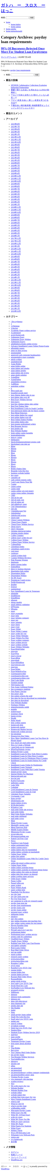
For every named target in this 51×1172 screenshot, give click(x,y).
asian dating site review (20, 373)
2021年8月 (15, 147)
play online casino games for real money (26, 923)
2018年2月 (15, 233)
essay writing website (19, 645)
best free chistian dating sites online (24, 404)
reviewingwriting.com (19, 961)
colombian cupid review (20, 549)
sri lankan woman (18, 1026)
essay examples (17, 613)
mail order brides (17, 812)
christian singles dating (20, 533)
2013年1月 (15, 309)
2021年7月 (15, 150)
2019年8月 (15, 186)
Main (13, 821)
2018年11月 (16, 210)
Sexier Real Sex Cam (19, 986)
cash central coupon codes (21, 480)
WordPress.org (16, 1160)
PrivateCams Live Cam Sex (22, 930)
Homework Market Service (21, 729)
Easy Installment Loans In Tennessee (25, 591)
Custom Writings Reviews (21, 558)
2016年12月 (16, 244)
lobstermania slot (17, 801)
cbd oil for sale (16, 498)
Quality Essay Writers (19, 941)
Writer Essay (16, 1128)
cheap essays (16, 527)
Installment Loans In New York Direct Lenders (29, 754)
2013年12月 (16, 280)
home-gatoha (11, 29)
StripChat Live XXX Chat (21, 1028)
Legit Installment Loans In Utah (23, 792)
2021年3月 (15, 160)
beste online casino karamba (22, 433)
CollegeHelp (16, 544)
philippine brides (17, 914)
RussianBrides (16, 979)
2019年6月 (15, 192)
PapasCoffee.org (17, 883)
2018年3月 (15, 231)
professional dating (18, 932)
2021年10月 (16, 142)
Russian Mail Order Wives (21, 977)
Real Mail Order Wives (20, 950)
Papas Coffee (16, 881)
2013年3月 (15, 303)
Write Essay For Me (18, 1113)
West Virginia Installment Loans (23, 1099)
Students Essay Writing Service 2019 (25, 1032)
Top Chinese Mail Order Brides (23, 1052)
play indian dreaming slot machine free (26, 921)
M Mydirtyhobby (17, 805)
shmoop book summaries (20, 997)
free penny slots (17, 694)
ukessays (14, 1061)
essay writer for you (18, 633)
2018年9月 (15, 215)
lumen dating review (19, 803)
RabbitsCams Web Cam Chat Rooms (25, 943)
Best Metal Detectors (19, 413)
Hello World (16, 720)
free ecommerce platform (20, 689)
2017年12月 (16, 238)
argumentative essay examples (22, 357)
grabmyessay (16, 711)
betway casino (16, 437)
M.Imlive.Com (16, 807)
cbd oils (14, 509)
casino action (16, 486)
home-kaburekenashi (14, 31)
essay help (15, 616)
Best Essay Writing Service (21, 400)
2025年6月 (15, 129)
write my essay (17, 1117)
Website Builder (17, 1088)
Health (13, 718)
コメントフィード (19, 1157)
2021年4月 (15, 158)
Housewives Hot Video (20, 736)
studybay (14, 1035)
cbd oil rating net (17, 502)
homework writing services (21, 732)
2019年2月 (15, 202)
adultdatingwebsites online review (24, 344)
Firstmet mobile (17, 683)
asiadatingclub (16, 362)
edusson (14, 600)
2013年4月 (15, 301)
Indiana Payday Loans (19, 752)
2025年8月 (15, 124)
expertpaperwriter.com (19, 676)
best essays (15, 402)
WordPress (5, 1169)
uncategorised (16, 1068)
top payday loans (17, 1055)
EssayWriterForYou (18, 671)
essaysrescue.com (18, 665)
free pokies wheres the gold (21, 696)
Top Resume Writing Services (22, 1057)
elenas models (16, 602)
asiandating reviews (18, 382)
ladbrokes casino (17, 783)
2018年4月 (15, 228)
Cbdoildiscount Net (18, 511)
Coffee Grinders (17, 535)
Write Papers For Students (21, 1126)
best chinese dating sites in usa (23, 395)
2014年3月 (15, 272)
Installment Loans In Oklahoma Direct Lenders (29, 758)
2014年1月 (15, 277)
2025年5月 (15, 132)
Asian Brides (16, 364)
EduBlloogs (15, 596)
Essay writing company (20, 640)
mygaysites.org (17, 834)
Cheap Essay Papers (19, 522)
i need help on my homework (22, 747)
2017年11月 (16, 241)
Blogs (13, 460)
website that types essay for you (23, 1097)
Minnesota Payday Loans (21, 832)
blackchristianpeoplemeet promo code (25, 442)
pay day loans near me (19, 896)
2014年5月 (15, 267)
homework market (18, 727)
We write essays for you (20, 1086)
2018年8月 (15, 218)
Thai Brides (15, 1048)
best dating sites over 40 (20, 397)
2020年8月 (15, 163)
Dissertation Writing (18, 576)
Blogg (13, 455)
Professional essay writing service (24, 934)
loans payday (16, 798)
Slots (13, 1012)
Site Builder (15, 1008)
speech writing (16, 1023)
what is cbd (15, 1101)
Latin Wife (15, 785)
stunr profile (15, 1037)
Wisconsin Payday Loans (21, 1110)
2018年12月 (16, 207)
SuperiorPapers (17, 1039)
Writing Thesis (16, 1130)
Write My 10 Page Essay (20, 1115)
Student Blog (16, 1030)
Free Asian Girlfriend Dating (22, 687)
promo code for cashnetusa (21, 937)
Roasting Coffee (17, 963)
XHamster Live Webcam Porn (23, 1135)
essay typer (15, 627)
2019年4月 (15, 197)
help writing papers (18, 723)
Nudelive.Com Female (20, 843)
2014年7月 (15, 262)
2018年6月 (15, 223)
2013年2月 (15, 306)
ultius (13, 1066)
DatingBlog (15, 567)
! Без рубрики (16, 322)
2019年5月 (15, 194)
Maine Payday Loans (19, 823)
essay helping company (20, 618)
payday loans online (18, 910)
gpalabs (14, 709)
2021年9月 (15, 145)
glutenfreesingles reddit (20, 707)
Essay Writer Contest (19, 631)
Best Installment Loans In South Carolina (27, 408)
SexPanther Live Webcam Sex (23, 988)
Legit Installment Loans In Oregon (24, 789)
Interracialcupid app (18, 776)
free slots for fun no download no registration (28, 698)
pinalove (14, 916)
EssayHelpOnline (18, 649)
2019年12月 (16, 176)
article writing (16, 359)
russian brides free (18, 972)
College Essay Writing (19, 540)
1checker (14, 328)
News (13, 841)
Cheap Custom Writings (20, 520)
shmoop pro (15, 999)
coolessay (14, 553)
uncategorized (16, 1070)
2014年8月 (15, 259)
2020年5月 (15, 171)
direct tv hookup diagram (20, 569)
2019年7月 (15, 189)
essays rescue (16, 656)
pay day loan (16, 894)
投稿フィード (17, 1155)
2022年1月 (15, 134)
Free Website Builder (19, 703)
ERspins (14, 609)
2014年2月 (15, 275)
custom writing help (18, 555)
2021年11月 (16, 140)
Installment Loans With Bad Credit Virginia (28, 769)
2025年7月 (15, 127)
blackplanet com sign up (20, 444)
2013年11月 (16, 283)
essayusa (14, 667)
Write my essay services (20, 1121)
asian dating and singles (20, 368)
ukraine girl (15, 1064)
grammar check (17, 714)
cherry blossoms (17, 529)
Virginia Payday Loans (20, 1077)
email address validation (20, 605)
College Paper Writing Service (23, 542)
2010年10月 (16, 311)
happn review (16, 716)
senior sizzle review (18, 981)
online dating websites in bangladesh (25, 852)
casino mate (15, 489)
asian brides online (18, 366)
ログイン (15, 1152)
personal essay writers (19, 912)
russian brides (16, 970)
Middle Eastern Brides (19, 830)
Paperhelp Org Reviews (20, 892)
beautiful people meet (19, 393)
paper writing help (18, 890)
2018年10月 (16, 212)
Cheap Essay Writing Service (22, 524)
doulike (14, 584)
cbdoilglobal (16, 513)
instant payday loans (19, 772)
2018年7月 (15, 220)
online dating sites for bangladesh (24, 850)
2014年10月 (16, 254)
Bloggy (14, 457)
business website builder (20, 473)
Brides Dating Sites (18, 469)
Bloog (13, 466)
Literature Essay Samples (21, 794)
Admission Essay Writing (21, 339)
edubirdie (14, 593)
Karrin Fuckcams (17, 781)
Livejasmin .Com (17, 796)
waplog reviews (17, 1081)
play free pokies (17, 919)
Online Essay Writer (19, 854)
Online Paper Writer (18, 865)
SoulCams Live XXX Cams (22, 1019)
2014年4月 (15, 270)
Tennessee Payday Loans (21, 1041)
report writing (16, 954)
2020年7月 (15, 166)
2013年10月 (16, 285)
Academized (16, 333)
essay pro (14, 620)
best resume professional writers (23, 424)
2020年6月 (15, 168)
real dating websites (18, 945)
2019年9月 (15, 184)
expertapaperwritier (18, 674)
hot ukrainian (16, 734)
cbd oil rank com (17, 500)
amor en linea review (19, 350)
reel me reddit (16, 952)
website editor (16, 1093)
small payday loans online (21, 1015)
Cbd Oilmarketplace (19, 506)
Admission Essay (17, 337)
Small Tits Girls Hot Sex (20, 1017)
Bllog (13, 446)
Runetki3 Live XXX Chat (21, 968)
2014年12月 (16, 249)
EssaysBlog (15, 658)
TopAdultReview (18, 1059)
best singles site (17, 428)
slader (13, 1010)
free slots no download (20, 700)
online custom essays (19, 847)
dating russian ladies (19, 564)
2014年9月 (15, 257)
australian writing (17, 386)
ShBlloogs (15, 992)
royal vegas (15, 966)
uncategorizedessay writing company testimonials (30, 1072)
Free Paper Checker (18, 691)
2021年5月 (15, 155)
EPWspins (15, 607)
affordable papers (17, 348)
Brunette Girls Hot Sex (20, 471)
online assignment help (20, 845)
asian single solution (19, 375)
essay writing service (19, 642)
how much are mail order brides (23, 743)
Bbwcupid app (16, 391)
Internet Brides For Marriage (22, 774)
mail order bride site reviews (22, 810)
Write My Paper (17, 1124)
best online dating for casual (22, 415)
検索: (3, 17)
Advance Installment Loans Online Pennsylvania (30, 346)
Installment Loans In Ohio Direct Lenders (27, 756)
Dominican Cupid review (21, 580)
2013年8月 (15, 290)
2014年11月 (16, 251)
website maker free (18, 1095)
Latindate (14, 787)
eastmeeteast (16, 589)
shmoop (14, 994)
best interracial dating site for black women (27, 411)
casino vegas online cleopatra (22, 493)
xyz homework (17, 1139)
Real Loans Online (18, 948)
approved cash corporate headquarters (25, 355)
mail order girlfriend (18, 816)
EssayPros (15, 654)
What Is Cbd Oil (17, 1104)
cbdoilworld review (18, 515)
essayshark (15, 660)
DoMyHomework (18, 582)
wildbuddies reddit (18, 1108)
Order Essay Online (18, 879)
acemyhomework (17, 335)
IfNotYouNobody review (21, 749)
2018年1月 (15, 236)
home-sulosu (16, 27)
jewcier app (15, 778)
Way (12, 1084)
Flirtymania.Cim (17, 685)
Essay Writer (16, 629)
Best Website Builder (19, 431)
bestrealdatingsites (18, 435)
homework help (17, 725)
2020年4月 (15, 173)
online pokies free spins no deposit (24, 872)
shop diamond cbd (18, 1003)
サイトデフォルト (9, 57)
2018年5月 (15, 225)
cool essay (15, 551)
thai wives (15, 1050)
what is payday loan (18, 1106)
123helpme (15, 326)
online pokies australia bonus (22, 867)
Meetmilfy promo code (20, 825)
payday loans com (18, 908)
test (12, 1046)
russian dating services (19, 974)
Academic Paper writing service (23, 330)
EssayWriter (15, 669)
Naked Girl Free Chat (19, 838)
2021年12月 (16, 137)
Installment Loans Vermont (21, 767)
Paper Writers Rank (18, 888)
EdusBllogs (15, 598)
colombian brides (17, 547)
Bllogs (13, 451)
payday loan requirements (20, 70)
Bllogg (13, 449)
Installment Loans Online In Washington (26, 765)
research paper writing (19, 957)
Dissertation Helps (18, 573)
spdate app (15, 1021)
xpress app (15, 1137)
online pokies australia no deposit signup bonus (29, 870)
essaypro (14, 651)
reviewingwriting (17, 959)
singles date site (17, 1006)
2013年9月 (15, 288)
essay (13, 611)
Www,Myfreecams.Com (20, 1133)
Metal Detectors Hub (19, 827)
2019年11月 (16, 179)
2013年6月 (15, 296)
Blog (13, 453)
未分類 (14, 1142)
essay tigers (15, 625)
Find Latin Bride (17, 680)
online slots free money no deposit (24, 874)
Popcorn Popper (17, 928)
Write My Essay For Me (20, 1119)
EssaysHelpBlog (17, 662)
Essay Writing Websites (20, 647)
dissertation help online (20, 571)
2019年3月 (15, 199)
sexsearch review (17, 990)
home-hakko (16, 24)
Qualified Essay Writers (20, 939)
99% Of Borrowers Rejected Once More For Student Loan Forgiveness (24, 50)
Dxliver (14, 587)
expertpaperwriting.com (20, 678)
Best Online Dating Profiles (21, 420)
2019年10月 (16, 181)
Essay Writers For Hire (20, 638)
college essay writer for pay (21, 538)
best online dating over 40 (21, 417)
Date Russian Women (19, 560)
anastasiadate (16, 353)
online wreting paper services (22, 876)
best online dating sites (19, 422)
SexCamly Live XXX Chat (21, 983)
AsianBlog (15, 377)
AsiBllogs (15, 384)
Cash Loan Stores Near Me (21, 482)
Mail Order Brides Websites (22, 814)
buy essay (15, 475)
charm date (15, 518)
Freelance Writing (18, 705)
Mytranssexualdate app (20, 836)
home (8, 22)
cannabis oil (15, 478)
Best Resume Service (19, 426)
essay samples (16, 622)
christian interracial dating (21, 531)
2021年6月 (15, 153)
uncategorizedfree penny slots (22, 1075)
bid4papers (15, 440)
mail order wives (17, 818)
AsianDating (16, 379)
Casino (13, 484)
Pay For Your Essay (18, 899)
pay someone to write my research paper (26, 901)
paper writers (16, 885)
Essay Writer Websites (19, 636)
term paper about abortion (21, 1044)
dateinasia (15, 562)
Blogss (13, 462)
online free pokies (18, 856)
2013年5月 (15, 298)
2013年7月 (15, 293)
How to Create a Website (20, 745)
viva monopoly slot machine (22, 1079)
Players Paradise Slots (19, 925)
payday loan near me (19, 903)
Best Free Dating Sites (19, 406)
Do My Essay (16, 578)
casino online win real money (22, 491)
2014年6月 (15, 264)
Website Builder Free (19, 1090)
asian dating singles (18, 371)
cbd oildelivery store (19, 504)
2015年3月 (15, 246)
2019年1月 (15, 205)
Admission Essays (18, 342)
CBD (13, 495)
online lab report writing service (23, 863)
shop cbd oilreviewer (19, 1001)
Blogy (13, 464)
